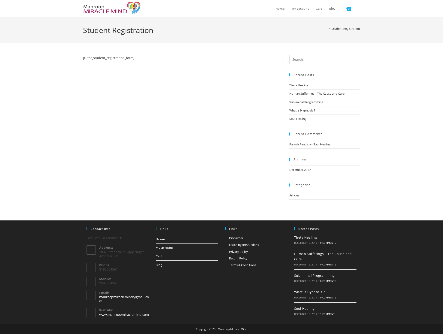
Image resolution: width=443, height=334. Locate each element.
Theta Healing (298, 85)
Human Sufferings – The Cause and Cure (316, 93)
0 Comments (328, 242)
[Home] (326, 29)
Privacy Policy (238, 252)
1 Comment (327, 314)
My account (164, 248)
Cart (159, 256)
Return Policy (238, 258)
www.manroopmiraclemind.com (124, 314)
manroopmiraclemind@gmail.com (124, 299)
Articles (294, 195)
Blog (159, 265)
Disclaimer (236, 238)
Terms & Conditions (242, 265)
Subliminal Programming (306, 102)
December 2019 (300, 170)
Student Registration (346, 29)
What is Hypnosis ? (302, 110)
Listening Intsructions (244, 245)
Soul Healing (297, 119)
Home (160, 239)
